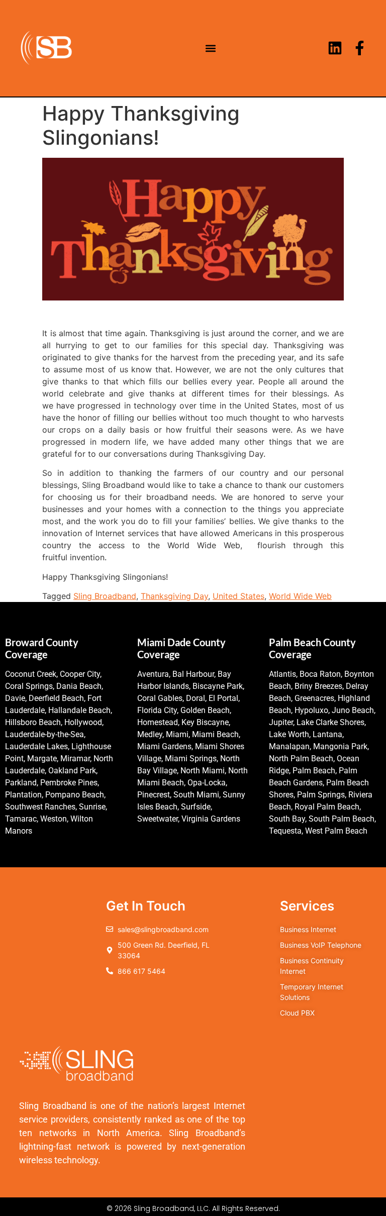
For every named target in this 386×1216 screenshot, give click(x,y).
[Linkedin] (335, 48)
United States (238, 596)
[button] (211, 48)
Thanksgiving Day (174, 596)
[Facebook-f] (359, 48)
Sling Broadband (104, 596)
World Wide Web (300, 596)
